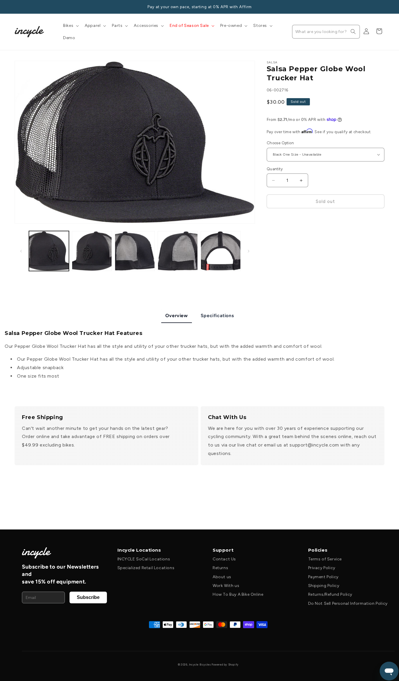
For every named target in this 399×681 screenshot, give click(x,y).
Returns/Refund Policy (330, 594)
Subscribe (88, 597)
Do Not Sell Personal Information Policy (348, 603)
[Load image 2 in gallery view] (92, 251)
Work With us (226, 585)
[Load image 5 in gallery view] (221, 251)
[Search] (353, 31)
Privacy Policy (321, 567)
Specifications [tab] (217, 315)
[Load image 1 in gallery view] (49, 251)
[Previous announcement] (16, 6)
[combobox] (326, 31)
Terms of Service (325, 559)
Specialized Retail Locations (146, 567)
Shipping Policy (323, 585)
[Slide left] (21, 251)
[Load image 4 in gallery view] (178, 251)
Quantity (275, 169)
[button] (70, 26)
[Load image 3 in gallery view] (135, 251)
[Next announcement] (382, 6)
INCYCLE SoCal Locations (143, 559)
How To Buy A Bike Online (238, 594)
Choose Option (280, 143)
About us (222, 576)
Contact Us (224, 559)
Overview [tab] (176, 315)
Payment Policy (323, 576)
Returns (220, 567)
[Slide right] (248, 251)
